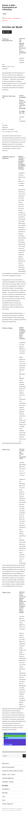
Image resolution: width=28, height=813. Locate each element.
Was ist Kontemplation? (8, 767)
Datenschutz (4, 810)
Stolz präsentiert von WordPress (15, 810)
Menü (4, 14)
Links (3, 796)
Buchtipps (5, 785)
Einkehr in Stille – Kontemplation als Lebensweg (9, 7)
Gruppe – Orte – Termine (8, 774)
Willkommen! (5, 763)
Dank (3, 800)
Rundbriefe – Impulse (8, 782)
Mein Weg (5, 793)
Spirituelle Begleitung (8, 778)
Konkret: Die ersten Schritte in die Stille (12, 771)
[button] (6, 734)
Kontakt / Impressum (7, 804)
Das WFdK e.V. (6, 789)
